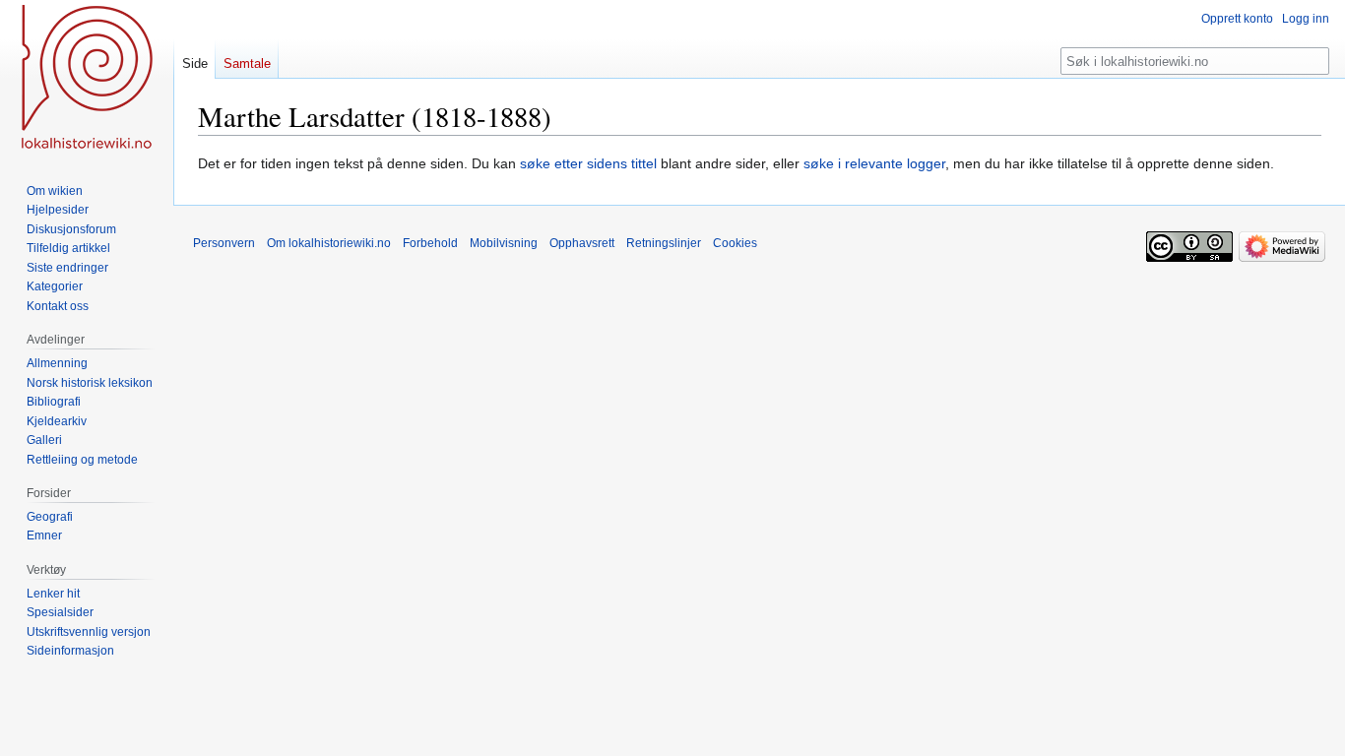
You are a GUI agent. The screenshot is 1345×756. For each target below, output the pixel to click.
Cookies (735, 243)
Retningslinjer (663, 243)
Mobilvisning (504, 243)
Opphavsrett (581, 243)
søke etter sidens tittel (588, 163)
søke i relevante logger (874, 163)
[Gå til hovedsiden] (86, 79)
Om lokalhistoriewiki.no (329, 243)
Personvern (224, 243)
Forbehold (430, 243)
